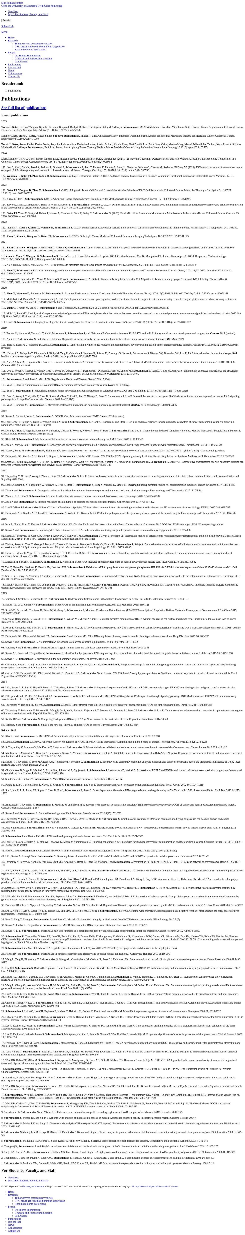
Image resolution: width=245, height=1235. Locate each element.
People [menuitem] (11, 52)
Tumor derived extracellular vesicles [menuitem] (33, 43)
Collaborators (15, 1227)
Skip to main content (12, 2)
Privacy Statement (140, 1186)
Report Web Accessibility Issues (163, 1186)
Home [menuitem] (11, 37)
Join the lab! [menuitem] (14, 67)
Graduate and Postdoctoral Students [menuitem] (33, 58)
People (11, 1206)
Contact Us (14, 1230)
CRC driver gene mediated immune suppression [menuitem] (40, 46)
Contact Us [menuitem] (14, 76)
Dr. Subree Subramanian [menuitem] (27, 55)
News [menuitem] (11, 70)
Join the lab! (14, 1221)
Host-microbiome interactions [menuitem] (30, 49)
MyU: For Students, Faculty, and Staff (28, 14)
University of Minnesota (33, 1186)
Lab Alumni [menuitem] (21, 61)
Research (13, 1194)
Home (11, 1191)
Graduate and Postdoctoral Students (33, 1212)
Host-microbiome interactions (30, 1203)
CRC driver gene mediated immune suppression (40, 1200)
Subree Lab (7, 26)
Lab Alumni (21, 1215)
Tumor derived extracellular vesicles (33, 1197)
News (11, 1224)
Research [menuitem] (13, 40)
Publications (14, 1218)
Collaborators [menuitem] (15, 73)
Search (6, 20)
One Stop (13, 11)
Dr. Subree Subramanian (27, 1209)
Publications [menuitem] (14, 64)
